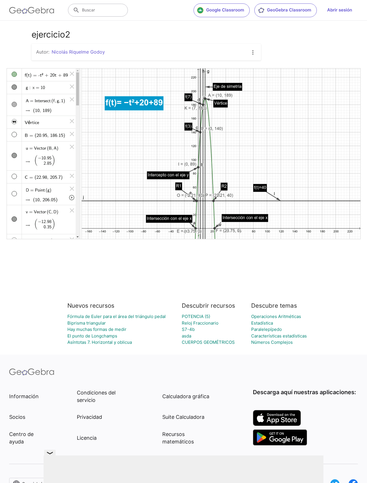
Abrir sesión (339, 10)
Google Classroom (225, 10)
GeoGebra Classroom (289, 10)
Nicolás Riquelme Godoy (78, 52)
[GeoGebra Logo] (31, 10)
